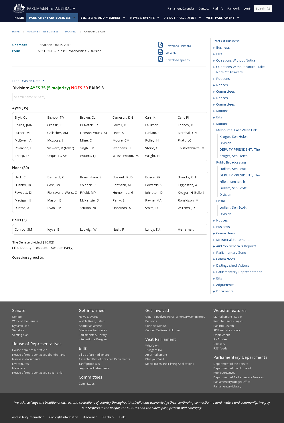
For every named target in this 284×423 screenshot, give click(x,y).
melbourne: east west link (236, 130)
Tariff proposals (89, 364)
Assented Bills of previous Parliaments (104, 359)
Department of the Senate (230, 364)
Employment (221, 335)
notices (222, 85)
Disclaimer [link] (90, 417)
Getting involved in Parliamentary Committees (175, 317)
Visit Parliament (220, 18)
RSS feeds (220, 348)
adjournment (226, 284)
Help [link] (122, 417)
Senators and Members (101, 18)
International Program (93, 339)
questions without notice (236, 60)
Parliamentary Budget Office (231, 382)
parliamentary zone (231, 252)
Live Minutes (20, 364)
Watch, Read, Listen (92, 321)
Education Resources (93, 330)
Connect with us (156, 326)
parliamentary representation (239, 271)
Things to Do (153, 350)
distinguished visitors (232, 265)
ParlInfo (218, 8)
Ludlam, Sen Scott (233, 168)
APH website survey (226, 330)
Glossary (219, 344)
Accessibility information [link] (28, 417)
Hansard (71, 31)
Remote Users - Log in (228, 321)
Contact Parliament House (162, 330)
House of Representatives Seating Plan (38, 373)
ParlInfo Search (223, 326)
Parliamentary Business (50, 18)
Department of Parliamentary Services (238, 377)
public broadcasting (231, 162)
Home (19, 18)
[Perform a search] (268, 8)
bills (219, 54)
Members (18, 368)
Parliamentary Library (92, 335)
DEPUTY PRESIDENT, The (239, 149)
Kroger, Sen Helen (233, 136)
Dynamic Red (20, 326)
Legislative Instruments (94, 368)
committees (225, 91)
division (225, 143)
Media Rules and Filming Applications (169, 364)
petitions (223, 78)
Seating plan (20, 335)
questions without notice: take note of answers (240, 69)
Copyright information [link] (63, 417)
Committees (87, 383)
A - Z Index (220, 339)
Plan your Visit (154, 359)
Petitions (151, 321)
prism (220, 201)
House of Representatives (29, 350)
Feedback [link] (108, 417)
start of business (226, 41)
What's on (152, 345)
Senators (18, 330)
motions (222, 110)
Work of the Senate (25, 321)
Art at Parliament (156, 355)
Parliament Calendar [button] (181, 8)
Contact (204, 8)
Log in (248, 8)
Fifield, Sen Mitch (232, 181)
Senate (17, 317)
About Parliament (180, 18)
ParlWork (233, 8)
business (223, 47)
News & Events (142, 18)
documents (225, 291)
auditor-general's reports (236, 246)
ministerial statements (233, 239)
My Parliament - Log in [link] (227, 317)
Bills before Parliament (94, 355)
